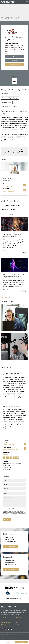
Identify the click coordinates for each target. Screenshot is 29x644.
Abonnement (19, 620)
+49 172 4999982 (8, 186)
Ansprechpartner (5, 622)
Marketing (5, 93)
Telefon (6, 493)
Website (14, 60)
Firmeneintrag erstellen (11, 569)
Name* (6, 480)
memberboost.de (7, 454)
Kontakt (8, 642)
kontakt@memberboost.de (10, 449)
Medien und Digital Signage (10, 98)
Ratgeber (3, 617)
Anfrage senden (14, 64)
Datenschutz (12, 638)
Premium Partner (20, 622)
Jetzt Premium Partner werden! (14, 598)
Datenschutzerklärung (17, 508)
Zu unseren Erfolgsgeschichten (11, 205)
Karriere (3, 624)
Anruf (14, 57)
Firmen (17, 17)
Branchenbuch (9, 17)
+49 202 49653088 (8, 445)
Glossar (18, 624)
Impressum (3, 638)
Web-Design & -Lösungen (9, 106)
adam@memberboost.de (10, 191)
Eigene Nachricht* (9, 497)
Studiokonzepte (6, 102)
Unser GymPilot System (8, 209)
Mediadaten (19, 617)
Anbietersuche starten (11, 546)
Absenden (7, 519)
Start (2, 17)
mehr (6, 53)
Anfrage (21, 642)
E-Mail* (6, 489)
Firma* (6, 484)
